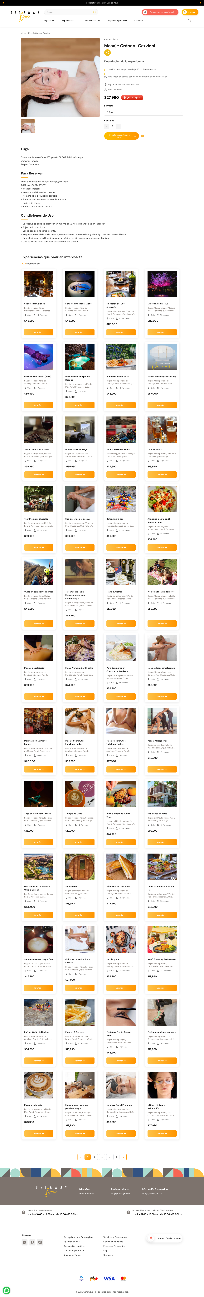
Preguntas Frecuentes (114, 1246)
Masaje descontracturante (161, 668)
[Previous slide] (3, 3)
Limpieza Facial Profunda (119, 1105)
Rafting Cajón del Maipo (36, 1032)
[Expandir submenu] (53, 20)
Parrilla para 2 (113, 959)
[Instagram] (40, 1242)
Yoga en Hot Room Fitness (37, 813)
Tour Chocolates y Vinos (36, 449)
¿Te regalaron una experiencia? (162, 12)
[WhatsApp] (24, 1242)
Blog (105, 1250)
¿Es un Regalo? (134, 97)
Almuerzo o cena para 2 (118, 376)
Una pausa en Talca (157, 813)
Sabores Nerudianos (34, 303)
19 (116, 1157)
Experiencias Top (92, 20)
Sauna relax (71, 886)
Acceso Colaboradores (169, 1238)
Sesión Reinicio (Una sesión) (162, 376)
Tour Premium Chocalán (36, 519)
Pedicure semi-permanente (162, 1032)
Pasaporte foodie (33, 1105)
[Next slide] (200, 3)
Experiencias (68, 20)
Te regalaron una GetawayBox (78, 1237)
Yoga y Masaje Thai (157, 740)
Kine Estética (111, 39)
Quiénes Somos (72, 1241)
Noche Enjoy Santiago (76, 449)
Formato (109, 105)
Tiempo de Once (73, 813)
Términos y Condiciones (115, 1237)
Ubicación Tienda (72, 1255)
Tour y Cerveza (155, 449)
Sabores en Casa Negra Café (38, 959)
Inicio (23, 33)
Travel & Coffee (114, 591)
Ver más (37, 332)
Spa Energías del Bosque (77, 519)
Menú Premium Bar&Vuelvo (79, 668)
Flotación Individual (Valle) (78, 303)
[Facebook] (32, 1242)
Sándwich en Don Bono (118, 886)
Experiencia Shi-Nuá (158, 303)
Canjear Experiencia (74, 1250)
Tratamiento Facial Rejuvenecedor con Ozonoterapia (75, 595)
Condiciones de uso (113, 1241)
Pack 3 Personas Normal (118, 449)
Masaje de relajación (34, 668)
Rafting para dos (114, 519)
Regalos (47, 20)
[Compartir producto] (107, 52)
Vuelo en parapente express (38, 591)
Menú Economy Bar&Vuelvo (162, 959)
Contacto (138, 20)
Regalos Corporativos (117, 20)
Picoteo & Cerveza (74, 1032)
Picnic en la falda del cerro (161, 591)
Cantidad (109, 120)
